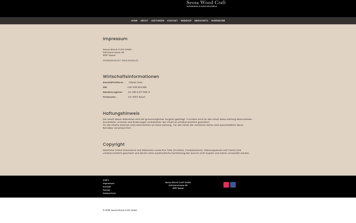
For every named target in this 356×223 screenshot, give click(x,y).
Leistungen (157, 20)
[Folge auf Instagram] (226, 185)
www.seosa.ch (130, 60)
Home (134, 20)
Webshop (186, 20)
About (144, 20)
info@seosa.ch (111, 60)
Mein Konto (201, 20)
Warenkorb (218, 20)
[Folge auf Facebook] (233, 185)
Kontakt (172, 20)
